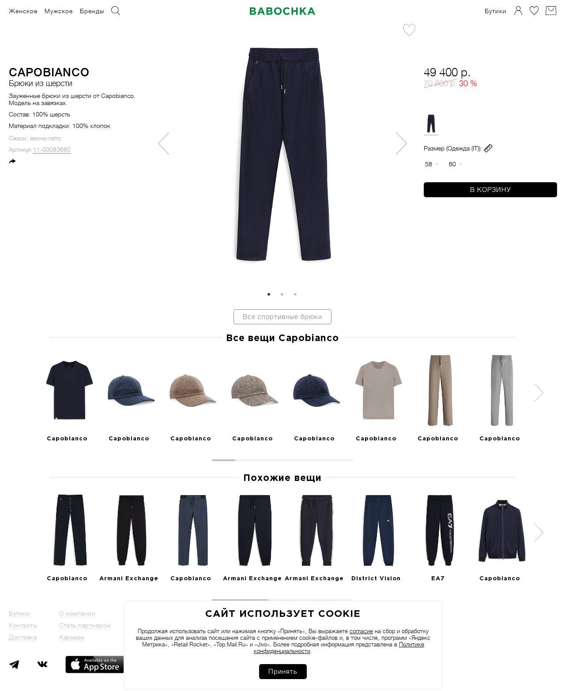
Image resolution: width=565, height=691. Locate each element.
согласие (361, 631)
